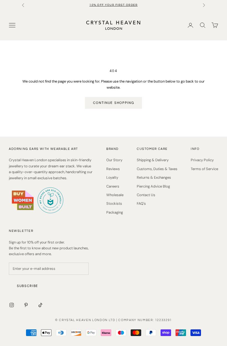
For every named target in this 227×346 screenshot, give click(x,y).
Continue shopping (113, 103)
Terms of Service (204, 168)
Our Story (114, 160)
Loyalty (112, 177)
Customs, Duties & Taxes (157, 168)
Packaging (114, 212)
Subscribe (27, 286)
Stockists (114, 203)
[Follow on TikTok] (40, 305)
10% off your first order (113, 5)
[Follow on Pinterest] (26, 305)
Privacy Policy (202, 160)
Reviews (113, 168)
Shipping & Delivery (153, 160)
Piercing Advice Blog (153, 186)
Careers (112, 186)
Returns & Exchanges (154, 177)
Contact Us (146, 195)
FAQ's (141, 203)
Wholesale (114, 195)
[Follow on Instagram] (11, 305)
